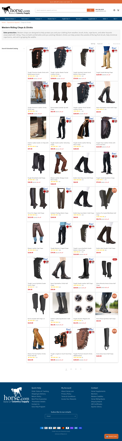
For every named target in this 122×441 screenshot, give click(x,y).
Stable (104, 19)
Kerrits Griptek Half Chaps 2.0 (36, 318)
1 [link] (66, 369)
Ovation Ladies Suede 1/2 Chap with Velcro (38, 143)
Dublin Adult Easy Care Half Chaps (83, 178)
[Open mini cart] (118, 10)
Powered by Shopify (65, 431)
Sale (115, 19)
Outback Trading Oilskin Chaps (59, 213)
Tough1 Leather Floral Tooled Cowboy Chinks (81, 108)
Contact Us (35, 404)
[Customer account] (114, 10)
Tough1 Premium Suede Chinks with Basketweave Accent (38, 73)
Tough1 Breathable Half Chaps (36, 178)
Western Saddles (97, 396)
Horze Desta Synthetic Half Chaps (106, 318)
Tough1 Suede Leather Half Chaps (83, 283)
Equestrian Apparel (13, 22)
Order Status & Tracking (40, 391)
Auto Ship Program (38, 407)
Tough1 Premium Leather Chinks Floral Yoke (37, 108)
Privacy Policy (66, 394)
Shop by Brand (96, 402)
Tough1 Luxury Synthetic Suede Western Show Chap (82, 249)
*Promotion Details (38, 402)
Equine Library (96, 407)
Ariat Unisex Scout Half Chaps (104, 354)
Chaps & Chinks (26, 22)
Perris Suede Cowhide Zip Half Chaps (59, 108)
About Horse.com (67, 391)
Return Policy (36, 396)
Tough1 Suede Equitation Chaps (105, 178)
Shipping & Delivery (39, 394)
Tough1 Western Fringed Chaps (60, 248)
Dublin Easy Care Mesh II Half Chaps (83, 213)
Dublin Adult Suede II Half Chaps (105, 248)
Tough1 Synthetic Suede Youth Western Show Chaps (82, 73)
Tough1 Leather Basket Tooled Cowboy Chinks (59, 73)
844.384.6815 (100, 9)
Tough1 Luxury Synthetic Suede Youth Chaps (37, 284)
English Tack (65, 19)
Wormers (78, 19)
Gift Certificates (96, 404)
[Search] (90, 10)
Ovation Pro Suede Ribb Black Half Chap (106, 214)
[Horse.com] (16, 10)
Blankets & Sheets (9, 19)
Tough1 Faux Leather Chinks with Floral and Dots (105, 143)
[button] (13, 48)
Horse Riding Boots (98, 399)
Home (4, 22)
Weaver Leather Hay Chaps (35, 248)
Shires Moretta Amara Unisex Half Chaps (106, 284)
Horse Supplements (98, 391)
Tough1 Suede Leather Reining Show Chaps (82, 143)
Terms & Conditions (68, 396)
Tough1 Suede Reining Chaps (104, 72)
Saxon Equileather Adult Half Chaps (106, 107)
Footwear (37, 19)
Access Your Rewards (68, 399)
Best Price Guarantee (39, 399)
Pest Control (24, 19)
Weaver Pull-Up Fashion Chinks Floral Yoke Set (37, 354)
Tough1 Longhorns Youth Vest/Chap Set (61, 354)
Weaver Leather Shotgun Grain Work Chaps (59, 179)
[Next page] (81, 369)
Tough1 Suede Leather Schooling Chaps (60, 143)
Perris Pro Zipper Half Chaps (36, 213)
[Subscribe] (75, 416)
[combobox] (65, 10)
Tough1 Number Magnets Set (81, 318)
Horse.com (58, 431)
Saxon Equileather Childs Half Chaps (59, 284)
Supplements (91, 19)
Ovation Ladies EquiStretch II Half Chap (60, 319)
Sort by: (93, 44)
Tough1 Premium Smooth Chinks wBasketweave (82, 354)
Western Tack (51, 19)
